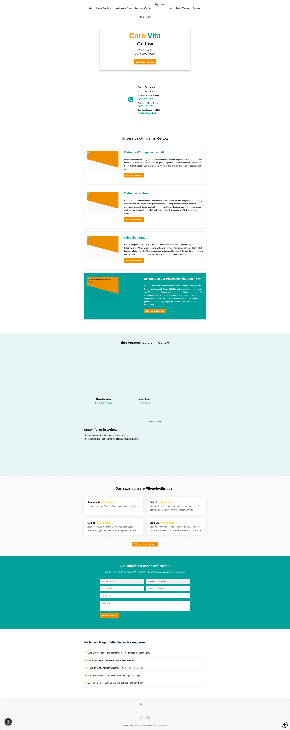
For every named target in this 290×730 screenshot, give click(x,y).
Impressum (124, 725)
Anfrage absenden (109, 615)
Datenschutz (134, 725)
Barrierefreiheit (164, 725)
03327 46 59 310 (146, 99)
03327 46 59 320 (146, 106)
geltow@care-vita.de (148, 113)
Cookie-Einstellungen (149, 725)
